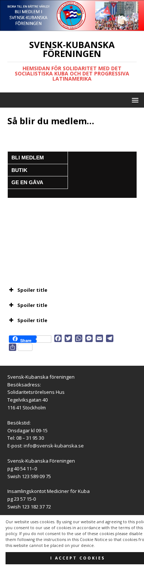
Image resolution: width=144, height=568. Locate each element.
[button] (134, 99)
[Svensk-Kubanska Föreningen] (72, 26)
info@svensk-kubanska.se (54, 445)
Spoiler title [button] (32, 290)
